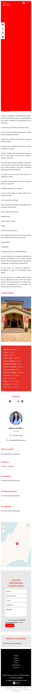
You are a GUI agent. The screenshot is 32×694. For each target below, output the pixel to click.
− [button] (3, 527)
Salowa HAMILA (16, 428)
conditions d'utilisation (18, 689)
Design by (18, 683)
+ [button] (3, 524)
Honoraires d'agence (17, 678)
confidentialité (6, 689)
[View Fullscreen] (3, 531)
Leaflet (29, 565)
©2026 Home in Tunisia (10, 675)
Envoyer (9, 625)
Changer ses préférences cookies (17, 680)
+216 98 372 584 (17, 435)
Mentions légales (24, 675)
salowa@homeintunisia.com (17, 440)
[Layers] (28, 525)
